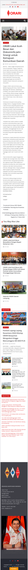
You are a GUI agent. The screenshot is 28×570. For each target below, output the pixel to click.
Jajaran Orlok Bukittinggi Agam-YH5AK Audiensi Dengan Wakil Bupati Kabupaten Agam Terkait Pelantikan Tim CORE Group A (12, 435)
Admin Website (13, 64)
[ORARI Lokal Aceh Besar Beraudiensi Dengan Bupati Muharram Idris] (14, 226)
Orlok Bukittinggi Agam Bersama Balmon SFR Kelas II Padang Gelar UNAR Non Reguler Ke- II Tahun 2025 (13, 215)
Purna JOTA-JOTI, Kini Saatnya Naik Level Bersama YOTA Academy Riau (15, 5)
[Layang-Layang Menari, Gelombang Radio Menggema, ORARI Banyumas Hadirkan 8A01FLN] (6, 362)
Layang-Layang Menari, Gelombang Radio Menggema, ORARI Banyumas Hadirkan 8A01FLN (17, 361)
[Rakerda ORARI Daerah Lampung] (14, 282)
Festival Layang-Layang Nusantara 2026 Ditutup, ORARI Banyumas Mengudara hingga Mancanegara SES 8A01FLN (14, 335)
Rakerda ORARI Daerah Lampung (11, 297)
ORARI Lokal (6, 42)
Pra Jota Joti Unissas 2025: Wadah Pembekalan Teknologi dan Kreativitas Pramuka (13, 207)
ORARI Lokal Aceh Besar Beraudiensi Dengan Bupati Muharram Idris (12, 242)
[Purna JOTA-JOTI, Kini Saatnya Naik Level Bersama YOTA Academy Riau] (6, 387)
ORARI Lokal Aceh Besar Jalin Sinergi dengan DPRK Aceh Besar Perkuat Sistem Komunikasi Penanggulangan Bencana (14, 270)
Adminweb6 (12, 343)
